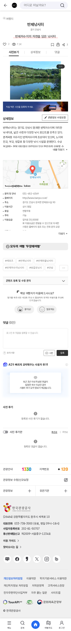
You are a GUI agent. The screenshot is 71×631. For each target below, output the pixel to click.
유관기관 (44, 490)
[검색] (62, 5)
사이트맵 (55, 592)
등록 (62, 353)
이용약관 (31, 578)
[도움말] (4, 353)
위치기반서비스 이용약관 (53, 578)
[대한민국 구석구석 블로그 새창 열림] (7, 559)
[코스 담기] (57, 44)
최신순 (54, 432)
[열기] (63, 281)
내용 (58, 149)
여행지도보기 (63, 165)
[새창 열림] (12, 602)
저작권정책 (38, 585)
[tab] (9, 625)
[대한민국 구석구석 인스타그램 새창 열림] (47, 559)
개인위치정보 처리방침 (16, 585)
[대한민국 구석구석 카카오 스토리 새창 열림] (27, 559)
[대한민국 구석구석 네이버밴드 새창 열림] (56, 559)
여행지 (9, 18)
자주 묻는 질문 (39, 592)
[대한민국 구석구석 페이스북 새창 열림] (17, 559)
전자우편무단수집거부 (15, 592)
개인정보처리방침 (13, 578)
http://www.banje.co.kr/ (34, 198)
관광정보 (8, 490)
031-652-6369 (30, 193)
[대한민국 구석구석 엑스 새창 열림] (37, 559)
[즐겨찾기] (51, 44)
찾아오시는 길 (10, 547)
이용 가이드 (9, 540)
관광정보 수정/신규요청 (15, 479)
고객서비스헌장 (56, 585)
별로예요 (50, 309)
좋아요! (27, 309)
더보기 (63, 268)
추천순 (65, 432)
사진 (51, 353)
